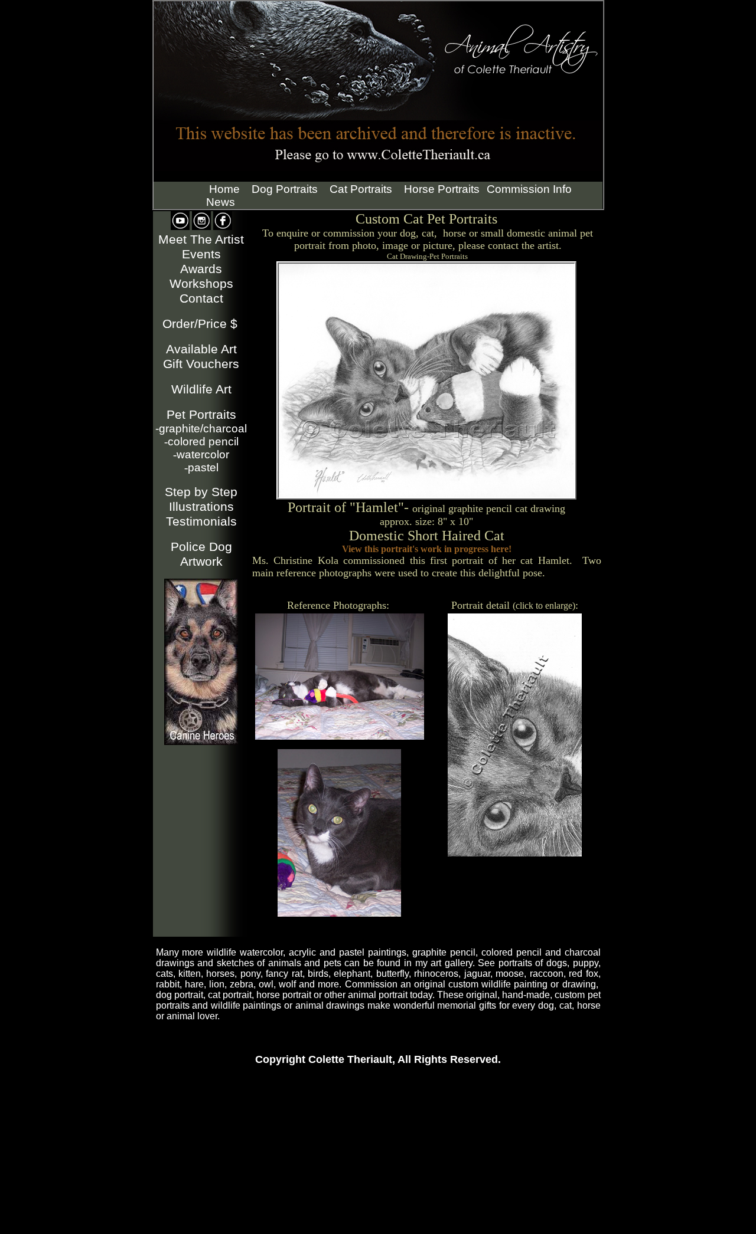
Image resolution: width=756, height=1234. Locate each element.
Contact (201, 298)
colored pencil (201, 441)
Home (224, 189)
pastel (201, 467)
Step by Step (201, 492)
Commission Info (529, 189)
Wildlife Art (201, 389)
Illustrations (201, 507)
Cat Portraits (361, 189)
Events (201, 254)
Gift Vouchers (201, 364)
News (220, 202)
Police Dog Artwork (201, 554)
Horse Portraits (442, 189)
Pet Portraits (201, 415)
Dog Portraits (285, 189)
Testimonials (201, 521)
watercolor (201, 454)
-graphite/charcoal (201, 428)
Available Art (201, 349)
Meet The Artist (201, 239)
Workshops (201, 284)
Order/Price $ (199, 324)
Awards (201, 269)
